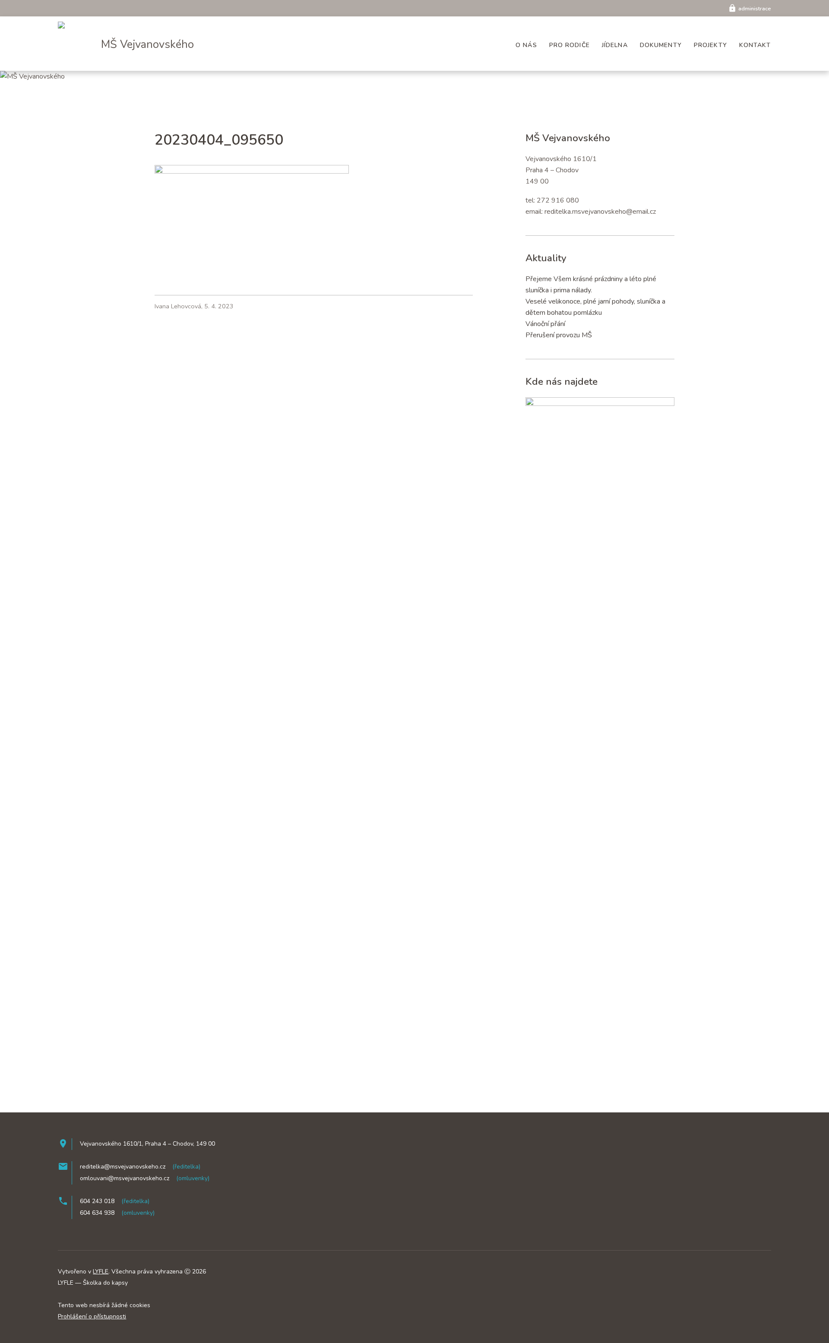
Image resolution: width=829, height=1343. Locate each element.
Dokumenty (661, 45)
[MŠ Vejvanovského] (68, 23)
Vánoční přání (545, 324)
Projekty (710, 45)
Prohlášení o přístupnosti (92, 1316)
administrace (749, 9)
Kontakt (755, 45)
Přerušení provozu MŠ (558, 335)
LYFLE (100, 1271)
